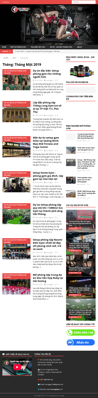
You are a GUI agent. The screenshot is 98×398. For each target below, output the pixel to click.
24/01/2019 (39, 217)
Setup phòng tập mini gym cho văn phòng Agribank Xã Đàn (80, 223)
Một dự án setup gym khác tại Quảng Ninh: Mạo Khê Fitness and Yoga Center (46, 142)
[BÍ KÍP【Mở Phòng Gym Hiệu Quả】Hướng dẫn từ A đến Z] (71, 193)
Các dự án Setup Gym (77, 205)
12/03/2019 (82, 198)
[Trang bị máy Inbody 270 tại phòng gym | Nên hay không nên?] (71, 136)
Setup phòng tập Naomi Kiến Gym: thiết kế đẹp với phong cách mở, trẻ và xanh (47, 244)
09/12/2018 (74, 228)
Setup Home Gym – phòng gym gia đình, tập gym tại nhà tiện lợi (48, 176)
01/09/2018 (74, 295)
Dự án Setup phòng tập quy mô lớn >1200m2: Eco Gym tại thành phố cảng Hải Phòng (48, 209)
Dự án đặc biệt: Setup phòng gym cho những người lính (47, 73)
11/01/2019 (39, 252)
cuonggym (49, 80)
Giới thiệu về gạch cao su (17, 354)
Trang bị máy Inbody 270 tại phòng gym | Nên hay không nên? (85, 136)
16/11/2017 (82, 152)
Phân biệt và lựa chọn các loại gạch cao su (86, 149)
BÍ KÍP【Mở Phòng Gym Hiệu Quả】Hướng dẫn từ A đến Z (86, 193)
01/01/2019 (39, 284)
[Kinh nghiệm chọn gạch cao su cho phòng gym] (71, 180)
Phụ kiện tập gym (38, 47)
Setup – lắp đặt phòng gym (61, 47)
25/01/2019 (39, 182)
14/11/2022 (82, 141)
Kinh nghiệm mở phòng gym (78, 127)
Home (4, 47)
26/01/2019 (39, 115)
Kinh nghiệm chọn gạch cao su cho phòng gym (84, 179)
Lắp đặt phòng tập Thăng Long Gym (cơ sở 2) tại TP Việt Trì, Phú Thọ (47, 107)
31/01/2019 (39, 80)
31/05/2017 (82, 184)
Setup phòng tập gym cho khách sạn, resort (79, 269)
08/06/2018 (74, 250)
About (79, 47)
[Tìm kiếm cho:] (84, 2)
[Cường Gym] (49, 43)
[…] (41, 95)
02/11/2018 (74, 273)
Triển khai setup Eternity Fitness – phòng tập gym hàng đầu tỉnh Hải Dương (79, 245)
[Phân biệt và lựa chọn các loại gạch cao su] (71, 150)
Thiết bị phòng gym (18, 47)
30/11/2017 (82, 170)
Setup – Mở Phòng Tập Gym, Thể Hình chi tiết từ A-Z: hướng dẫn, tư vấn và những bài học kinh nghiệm (86, 164)
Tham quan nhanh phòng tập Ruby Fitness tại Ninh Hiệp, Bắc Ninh (79, 290)
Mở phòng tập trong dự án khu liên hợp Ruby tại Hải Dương (48, 278)
